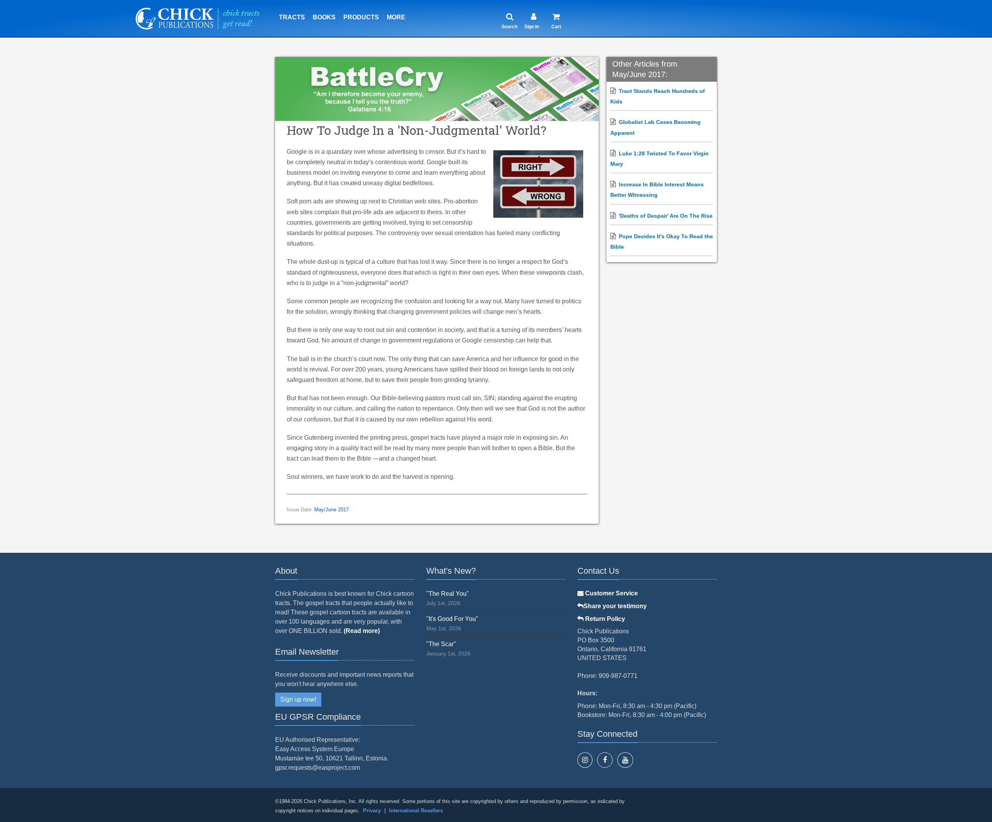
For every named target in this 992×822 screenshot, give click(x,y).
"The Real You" (447, 593)
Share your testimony (615, 606)
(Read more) (362, 631)
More (396, 17)
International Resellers (416, 810)
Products (361, 17)
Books (324, 17)
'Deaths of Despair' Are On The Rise (666, 216)
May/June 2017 (331, 509)
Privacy (372, 810)
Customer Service (611, 593)
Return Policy (604, 619)
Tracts (292, 17)
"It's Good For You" (452, 619)
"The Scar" (441, 644)
